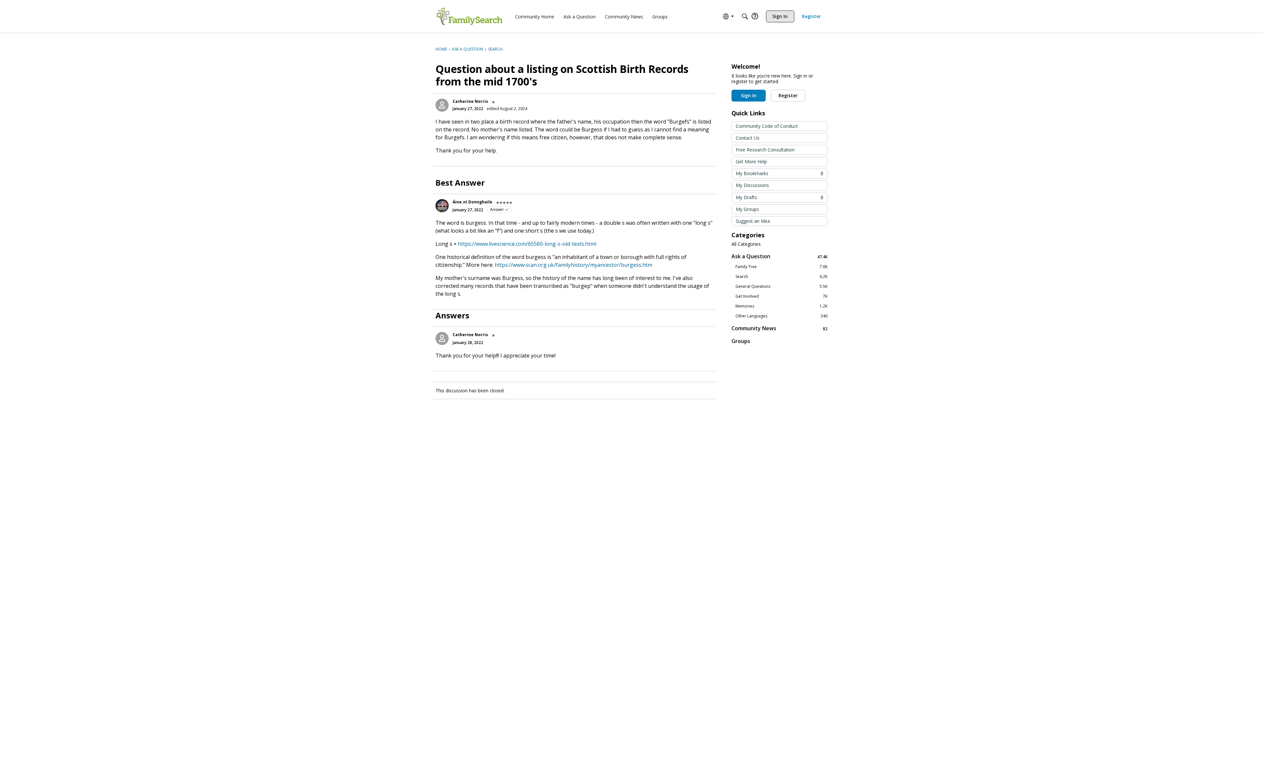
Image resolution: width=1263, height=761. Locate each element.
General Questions (781, 286)
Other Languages (781, 316)
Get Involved (781, 296)
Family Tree (781, 267)
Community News (779, 328)
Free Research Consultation (765, 150)
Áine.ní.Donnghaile (472, 202)
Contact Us (747, 138)
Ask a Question (779, 256)
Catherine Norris (470, 101)
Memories (781, 306)
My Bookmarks (779, 173)
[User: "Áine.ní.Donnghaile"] (442, 205)
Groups (740, 341)
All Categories (746, 244)
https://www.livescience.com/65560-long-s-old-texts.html (527, 243)
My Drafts (779, 197)
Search (781, 277)
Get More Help (751, 161)
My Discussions (752, 185)
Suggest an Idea (753, 221)
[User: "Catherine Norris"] (442, 105)
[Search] (745, 16)
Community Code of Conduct (767, 126)
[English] (470, 16)
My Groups (747, 209)
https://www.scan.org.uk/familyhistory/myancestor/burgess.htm (573, 264)
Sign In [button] (748, 95)
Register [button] (788, 95)
